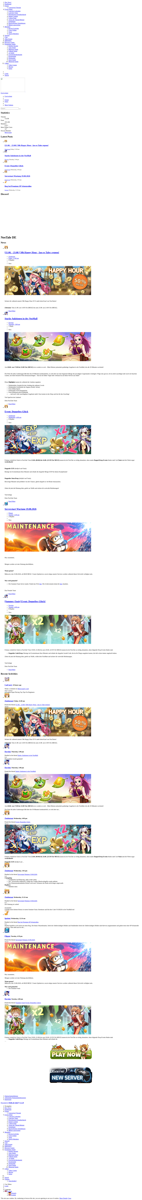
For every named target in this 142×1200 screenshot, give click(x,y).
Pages (6, 101)
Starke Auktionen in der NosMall (18, 156)
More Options (9, 105)
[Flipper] (7, 932)
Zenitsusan (7, 149)
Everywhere (4, 93)
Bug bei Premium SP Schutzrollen (18, 186)
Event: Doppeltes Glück (14, 166)
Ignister (7, 190)
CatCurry (8, 685)
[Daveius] (7, 748)
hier (40, 584)
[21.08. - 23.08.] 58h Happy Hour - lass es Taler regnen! (26, 145)
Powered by (12, 1103)
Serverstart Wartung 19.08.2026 (17, 176)
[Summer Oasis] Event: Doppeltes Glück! (25, 601)
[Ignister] (7, 914)
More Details (63, 1198)
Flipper (11, 513)
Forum (7, 100)
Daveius (7, 159)
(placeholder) (13, 1181)
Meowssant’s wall (23, 689)
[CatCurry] (7, 681)
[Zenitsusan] (7, 697)
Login (6, 73)
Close (69, 1198)
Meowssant (8, 132)
